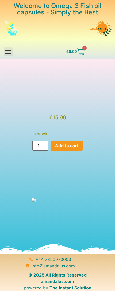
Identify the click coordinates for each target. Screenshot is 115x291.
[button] (8, 51)
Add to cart (66, 145)
